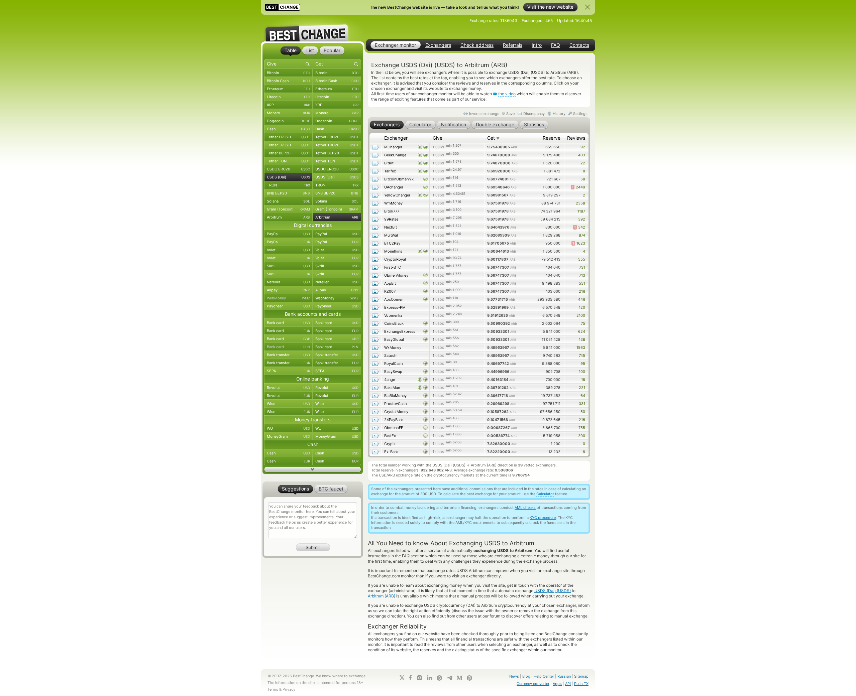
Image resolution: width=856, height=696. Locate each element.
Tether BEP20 (288, 153)
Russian (564, 676)
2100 (580, 315)
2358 (580, 203)
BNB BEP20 (288, 193)
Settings (580, 113)
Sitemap (581, 676)
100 (582, 371)
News (514, 676)
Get (493, 138)
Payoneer (288, 306)
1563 (580, 347)
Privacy (289, 689)
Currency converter (533, 683)
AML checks (525, 507)
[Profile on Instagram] (419, 677)
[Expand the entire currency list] (312, 469)
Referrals (512, 45)
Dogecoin (288, 121)
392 (581, 219)
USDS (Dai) (288, 177)
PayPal (288, 234)
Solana (288, 201)
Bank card (288, 322)
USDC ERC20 (288, 169)
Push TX (581, 683)
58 (582, 179)
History (559, 113)
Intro (537, 45)
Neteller (288, 282)
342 (579, 227)
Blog (526, 676)
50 (582, 411)
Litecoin (288, 97)
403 (581, 155)
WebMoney (288, 298)
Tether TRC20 (288, 145)
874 (582, 235)
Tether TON (288, 161)
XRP (288, 105)
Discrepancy (534, 113)
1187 (581, 211)
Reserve (551, 138)
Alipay (288, 290)
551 (582, 283)
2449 (578, 187)
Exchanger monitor (395, 45)
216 (582, 291)
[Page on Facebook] (410, 677)
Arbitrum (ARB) (381, 595)
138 (582, 339)
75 (583, 323)
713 (582, 275)
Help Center (544, 676)
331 (582, 403)
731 (582, 267)
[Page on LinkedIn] (429, 677)
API (568, 683)
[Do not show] (587, 7)
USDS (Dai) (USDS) (552, 590)
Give (437, 138)
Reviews (576, 138)
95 (582, 363)
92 (582, 147)
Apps (557, 683)
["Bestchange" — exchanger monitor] (312, 28)
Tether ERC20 (288, 137)
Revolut (288, 387)
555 (581, 259)
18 (583, 379)
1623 (578, 243)
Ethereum (288, 89)
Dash (288, 129)
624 (581, 331)
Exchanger (396, 138)
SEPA (288, 371)
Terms (273, 689)
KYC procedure (543, 517)
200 (581, 435)
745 (582, 355)
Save (510, 113)
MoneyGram (288, 436)
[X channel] (402, 677)
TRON (288, 185)
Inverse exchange (484, 113)
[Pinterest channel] (469, 678)
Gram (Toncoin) (288, 209)
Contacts (579, 45)
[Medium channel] (459, 678)
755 (581, 427)
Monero (288, 113)
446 (581, 299)
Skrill (288, 266)
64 (582, 395)
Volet (288, 250)
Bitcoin (288, 73)
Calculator (545, 494)
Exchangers (438, 45)
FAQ (555, 45)
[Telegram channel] (449, 678)
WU (288, 428)
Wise (288, 403)
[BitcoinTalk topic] (439, 678)
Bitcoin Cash (288, 81)
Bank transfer (288, 355)
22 (582, 163)
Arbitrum (288, 217)
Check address (477, 45)
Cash (288, 453)
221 (582, 387)
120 (582, 307)
